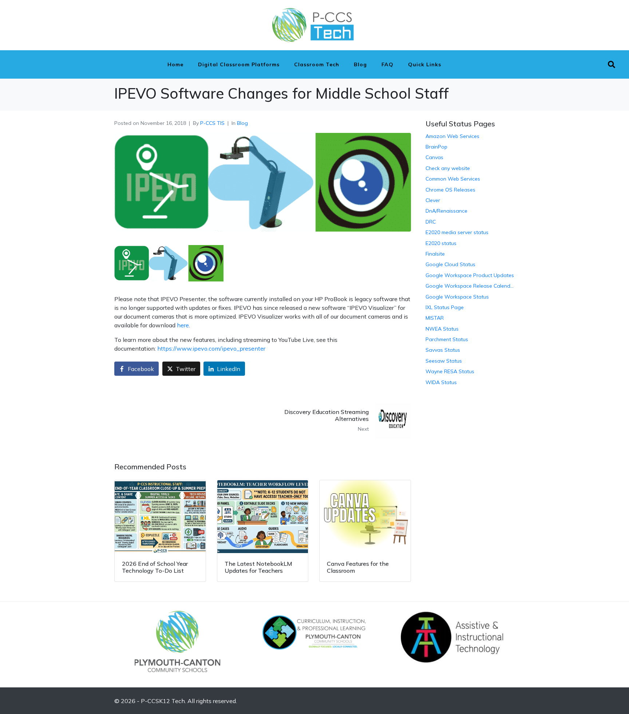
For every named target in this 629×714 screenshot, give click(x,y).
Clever (433, 200)
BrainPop (436, 146)
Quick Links (424, 64)
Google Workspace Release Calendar (470, 286)
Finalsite (435, 254)
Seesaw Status (444, 361)
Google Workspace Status (457, 296)
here (183, 325)
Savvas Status (443, 350)
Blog (360, 64)
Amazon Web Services (452, 136)
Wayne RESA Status (450, 371)
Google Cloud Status (450, 264)
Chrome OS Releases (450, 189)
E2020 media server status (457, 232)
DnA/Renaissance (446, 211)
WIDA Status (441, 382)
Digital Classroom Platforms (239, 64)
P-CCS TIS (212, 123)
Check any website (448, 168)
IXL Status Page (445, 307)
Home (175, 64)
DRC (431, 221)
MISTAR (435, 318)
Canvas (434, 157)
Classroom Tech (316, 64)
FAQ (387, 64)
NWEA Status (442, 329)
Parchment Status (447, 339)
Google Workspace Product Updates (470, 275)
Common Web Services (453, 178)
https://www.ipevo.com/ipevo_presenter (211, 348)
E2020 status (441, 243)
